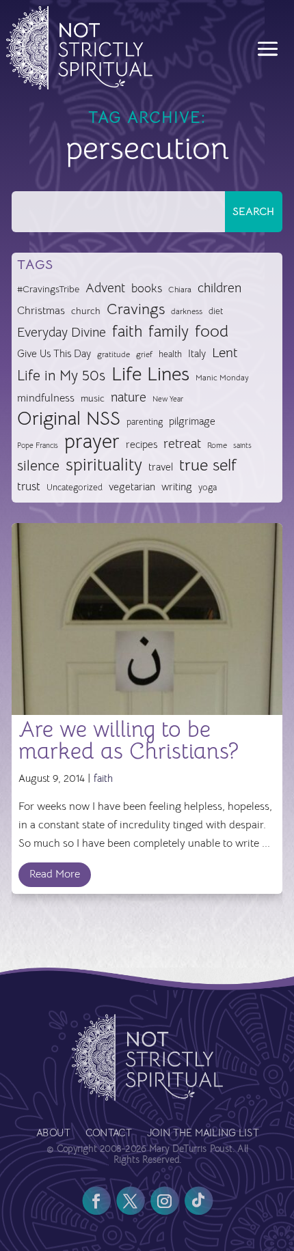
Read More (54, 874)
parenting (144, 421)
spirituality (104, 465)
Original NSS (68, 419)
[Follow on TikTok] (198, 1201)
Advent (105, 288)
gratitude (113, 354)
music (93, 398)
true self (208, 465)
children (219, 288)
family (168, 331)
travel (160, 466)
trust (28, 486)
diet (216, 311)
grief (144, 354)
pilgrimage (192, 421)
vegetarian (132, 486)
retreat (182, 444)
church (86, 311)
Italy (197, 354)
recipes (141, 444)
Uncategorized (74, 487)
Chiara (179, 289)
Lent (225, 352)
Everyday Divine (61, 332)
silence (38, 465)
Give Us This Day (54, 354)
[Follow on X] (130, 1201)
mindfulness (46, 398)
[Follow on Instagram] (164, 1201)
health (170, 354)
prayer (92, 442)
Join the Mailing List (202, 1134)
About (53, 1134)
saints (242, 445)
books (146, 288)
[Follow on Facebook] (96, 1201)
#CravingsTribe (48, 289)
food (211, 331)
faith (127, 331)
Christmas (41, 311)
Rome (217, 445)
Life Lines (150, 374)
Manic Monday (222, 377)
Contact (108, 1134)
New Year (167, 399)
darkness (186, 311)
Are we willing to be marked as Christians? (128, 740)
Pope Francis (37, 445)
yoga (207, 487)
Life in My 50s (61, 375)
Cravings (136, 308)
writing (176, 486)
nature (128, 397)
